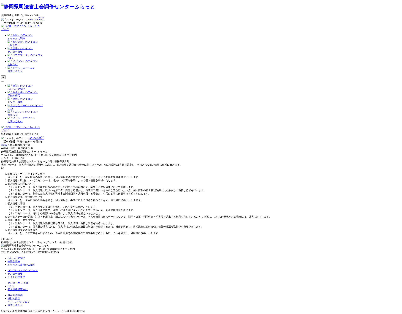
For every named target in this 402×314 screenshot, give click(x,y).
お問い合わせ (15, 305)
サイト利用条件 (16, 277)
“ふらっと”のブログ (19, 301)
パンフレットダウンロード (23, 270)
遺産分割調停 (15, 295)
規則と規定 (14, 298)
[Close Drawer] (2, 81)
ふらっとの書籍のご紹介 (21, 264)
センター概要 (15, 273)
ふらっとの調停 (16, 258)
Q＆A (11, 286)
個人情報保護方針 (18, 289)
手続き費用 (14, 261)
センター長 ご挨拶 (18, 282)
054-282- (37, 19)
